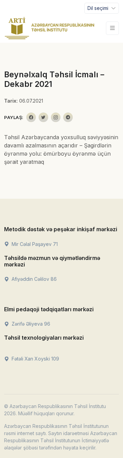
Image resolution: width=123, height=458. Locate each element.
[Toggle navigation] (112, 28)
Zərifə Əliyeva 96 (30, 324)
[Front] (49, 28)
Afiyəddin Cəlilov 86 (33, 279)
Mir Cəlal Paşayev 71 (34, 244)
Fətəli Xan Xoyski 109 (34, 359)
